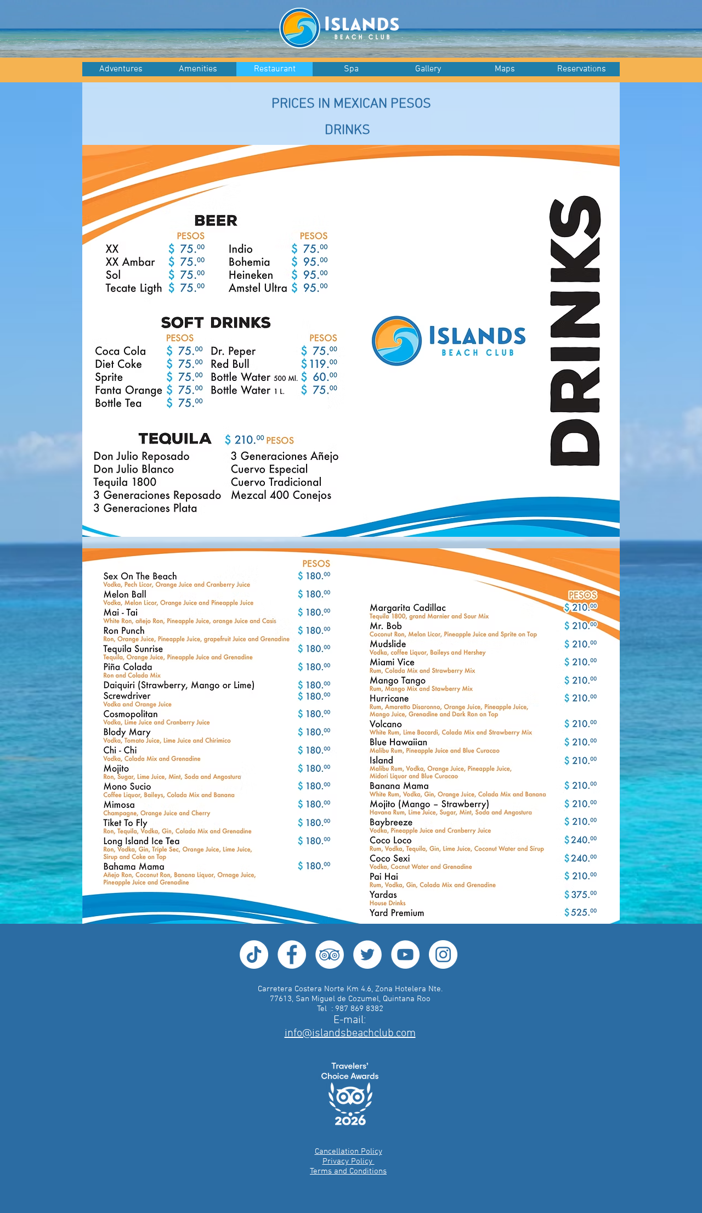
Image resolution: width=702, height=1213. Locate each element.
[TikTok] (254, 954)
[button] (427, 69)
